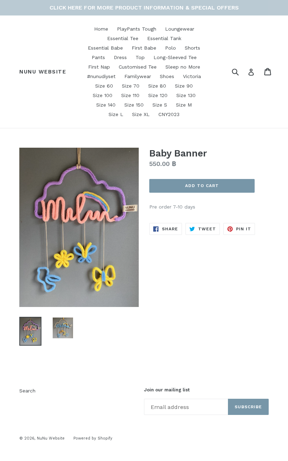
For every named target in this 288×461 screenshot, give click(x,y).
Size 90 (184, 86)
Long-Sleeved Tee (175, 57)
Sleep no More (182, 67)
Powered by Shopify (92, 438)
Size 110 (130, 95)
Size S (159, 105)
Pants (98, 57)
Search (27, 390)
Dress (120, 57)
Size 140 (106, 105)
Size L (116, 114)
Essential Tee (122, 38)
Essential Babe (105, 48)
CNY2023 (168, 114)
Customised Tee (138, 67)
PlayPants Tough (136, 29)
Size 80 (157, 86)
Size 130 (186, 95)
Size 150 (134, 105)
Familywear (137, 76)
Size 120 (158, 95)
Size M (184, 105)
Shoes (167, 76)
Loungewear (179, 29)
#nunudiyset (101, 76)
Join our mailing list (167, 389)
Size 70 (130, 86)
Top (140, 57)
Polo (170, 48)
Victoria (192, 76)
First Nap (99, 67)
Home (101, 29)
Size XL (141, 114)
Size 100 (102, 95)
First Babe (144, 48)
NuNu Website (42, 72)
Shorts (192, 48)
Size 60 (104, 86)
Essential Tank (164, 38)
